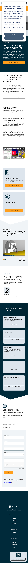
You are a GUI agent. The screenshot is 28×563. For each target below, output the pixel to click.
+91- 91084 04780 (6, 427)
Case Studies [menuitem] (14, 528)
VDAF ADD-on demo (14, 210)
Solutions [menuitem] (14, 526)
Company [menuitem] (14, 542)
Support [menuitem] (14, 534)
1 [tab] (3, 259)
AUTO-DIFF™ (14, 355)
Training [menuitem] (14, 532)
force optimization (14, 339)
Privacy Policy (7, 19)
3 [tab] (5, 259)
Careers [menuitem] (14, 546)
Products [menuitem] (14, 518)
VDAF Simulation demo (14, 185)
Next (24, 259)
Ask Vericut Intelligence (18, 559)
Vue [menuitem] (14, 547)
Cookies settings (14, 30)
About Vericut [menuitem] (14, 544)
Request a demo (12, 62)
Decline (14, 38)
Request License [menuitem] (14, 538)
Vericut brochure (12, 97)
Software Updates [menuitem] (14, 539)
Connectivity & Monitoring (14, 386)
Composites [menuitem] (14, 523)
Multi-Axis (14, 369)
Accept (14, 34)
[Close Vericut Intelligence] (25, 553)
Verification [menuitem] (14, 520)
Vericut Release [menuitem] (14, 536)
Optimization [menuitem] (14, 521)
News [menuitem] (14, 549)
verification (14, 324)
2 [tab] (4, 259)
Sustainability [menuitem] (14, 529)
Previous (20, 259)
